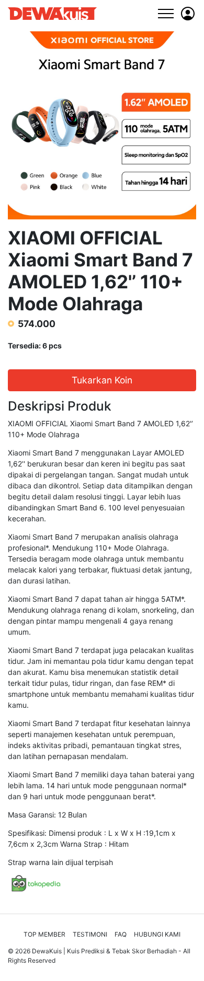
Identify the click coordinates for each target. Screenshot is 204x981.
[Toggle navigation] (165, 13)
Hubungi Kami (157, 934)
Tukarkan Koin (102, 380)
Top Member (44, 934)
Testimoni (90, 934)
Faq (121, 934)
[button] (187, 13)
